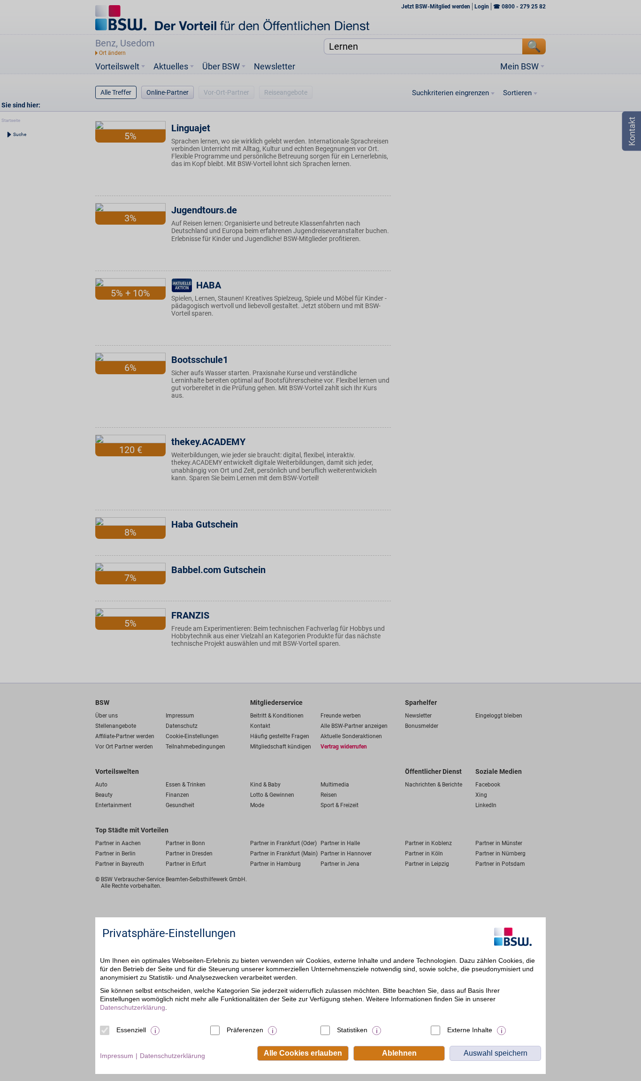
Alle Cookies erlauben (303, 1053)
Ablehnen (399, 1053)
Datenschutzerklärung (132, 1007)
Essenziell (131, 1030)
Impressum (116, 1055)
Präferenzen (245, 1030)
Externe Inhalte (469, 1030)
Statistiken (352, 1030)
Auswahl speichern (495, 1053)
